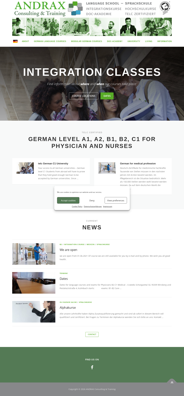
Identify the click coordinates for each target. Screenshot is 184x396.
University (134, 41)
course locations (83, 95)
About (25, 41)
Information (164, 41)
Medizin (91, 244)
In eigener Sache (68, 302)
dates (107, 95)
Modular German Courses (86, 41)
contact (92, 334)
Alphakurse (68, 307)
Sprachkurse (103, 244)
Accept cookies (68, 200)
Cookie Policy (77, 206)
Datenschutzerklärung (93, 206)
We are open (68, 249)
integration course (74, 244)
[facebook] (92, 367)
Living (148, 41)
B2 (61, 244)
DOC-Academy (115, 41)
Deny (92, 200)
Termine (64, 273)
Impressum (107, 206)
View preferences (115, 200)
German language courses (50, 41)
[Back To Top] (172, 382)
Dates (64, 278)
